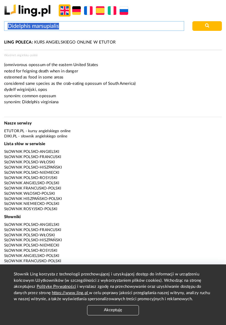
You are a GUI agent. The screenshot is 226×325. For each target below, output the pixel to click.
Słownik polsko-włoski (29, 162)
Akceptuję (113, 310)
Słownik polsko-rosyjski (30, 178)
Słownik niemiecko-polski (32, 204)
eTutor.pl (14, 131)
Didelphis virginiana (40, 102)
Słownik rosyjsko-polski (30, 209)
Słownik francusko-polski (32, 188)
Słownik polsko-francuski (32, 157)
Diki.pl (10, 136)
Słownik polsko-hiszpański (33, 167)
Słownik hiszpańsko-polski (33, 199)
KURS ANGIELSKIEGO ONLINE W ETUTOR (59, 42)
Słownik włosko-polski (29, 194)
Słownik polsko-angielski (32, 152)
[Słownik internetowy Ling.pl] (27, 10)
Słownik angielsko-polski (32, 183)
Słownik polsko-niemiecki (32, 173)
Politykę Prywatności (56, 287)
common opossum (39, 96)
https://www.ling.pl (70, 293)
